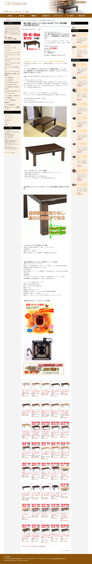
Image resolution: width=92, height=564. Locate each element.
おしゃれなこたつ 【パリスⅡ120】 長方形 (65, 494)
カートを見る (70, 16)
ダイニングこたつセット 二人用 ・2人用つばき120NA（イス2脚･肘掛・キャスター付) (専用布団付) (82, 160)
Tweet (39, 29)
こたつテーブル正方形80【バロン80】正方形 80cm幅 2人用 (55, 494)
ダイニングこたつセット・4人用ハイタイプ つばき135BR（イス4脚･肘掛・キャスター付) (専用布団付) (82, 107)
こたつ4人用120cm (41, 546)
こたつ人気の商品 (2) (10, 104)
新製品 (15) (7, 102)
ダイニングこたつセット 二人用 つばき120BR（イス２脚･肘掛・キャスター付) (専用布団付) (82, 120)
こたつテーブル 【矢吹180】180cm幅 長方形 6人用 (55, 432)
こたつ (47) (7, 45)
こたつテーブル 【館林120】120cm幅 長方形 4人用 (65, 391)
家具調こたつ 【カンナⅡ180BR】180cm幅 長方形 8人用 (45, 473)
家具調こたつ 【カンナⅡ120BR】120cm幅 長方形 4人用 (26, 473)
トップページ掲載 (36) (10, 100)
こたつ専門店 (10, 16)
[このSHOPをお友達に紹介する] (11, 148)
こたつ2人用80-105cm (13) (11, 82)
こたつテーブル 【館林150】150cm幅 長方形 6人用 (26, 412)
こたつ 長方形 (33, 546)
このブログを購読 (10, 152)
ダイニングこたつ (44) (10, 47)
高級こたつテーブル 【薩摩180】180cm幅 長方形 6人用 (56, 412)
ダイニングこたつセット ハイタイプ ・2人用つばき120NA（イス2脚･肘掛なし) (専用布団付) (82, 146)
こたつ (13, 20)
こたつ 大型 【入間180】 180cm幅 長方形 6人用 (35, 453)
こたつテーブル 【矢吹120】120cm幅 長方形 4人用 (26, 453)
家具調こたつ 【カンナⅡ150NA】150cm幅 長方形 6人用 (55, 453)
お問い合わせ (82, 16)
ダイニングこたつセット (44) (12, 71)
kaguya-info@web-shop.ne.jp (58, 558)
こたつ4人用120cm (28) (10, 84)
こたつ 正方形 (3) (9, 80)
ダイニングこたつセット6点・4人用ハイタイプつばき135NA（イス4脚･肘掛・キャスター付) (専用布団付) (82, 188)
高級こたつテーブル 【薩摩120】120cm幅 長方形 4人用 (36, 412)
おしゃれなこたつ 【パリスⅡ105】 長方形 (26, 514)
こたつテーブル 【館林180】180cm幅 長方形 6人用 (55, 391)
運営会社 (34, 16)
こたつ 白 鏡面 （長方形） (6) (12, 95)
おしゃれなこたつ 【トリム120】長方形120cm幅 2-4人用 (45, 391)
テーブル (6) (8, 50)
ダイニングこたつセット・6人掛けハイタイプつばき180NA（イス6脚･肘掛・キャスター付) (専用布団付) (82, 50)
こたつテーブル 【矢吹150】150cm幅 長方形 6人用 (65, 432)
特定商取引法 (46, 16)
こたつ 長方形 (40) (9, 77)
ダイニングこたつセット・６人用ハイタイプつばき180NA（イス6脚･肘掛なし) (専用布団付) (82, 37)
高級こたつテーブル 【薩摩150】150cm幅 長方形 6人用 (46, 412)
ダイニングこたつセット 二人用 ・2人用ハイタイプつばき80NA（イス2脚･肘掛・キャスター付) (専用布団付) (82, 174)
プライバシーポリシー (58, 16)
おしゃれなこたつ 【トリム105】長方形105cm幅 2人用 (35, 391)
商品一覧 (22, 16)
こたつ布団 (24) (8, 98)
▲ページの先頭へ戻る (65, 550)
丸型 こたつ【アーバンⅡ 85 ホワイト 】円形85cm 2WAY (26, 391)
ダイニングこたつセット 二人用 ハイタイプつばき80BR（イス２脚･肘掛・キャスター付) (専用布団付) (82, 93)
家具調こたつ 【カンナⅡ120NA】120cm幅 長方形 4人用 (65, 453)
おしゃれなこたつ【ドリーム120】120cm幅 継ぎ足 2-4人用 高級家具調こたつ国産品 (46, 536)
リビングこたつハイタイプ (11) (12, 52)
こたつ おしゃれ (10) (10, 93)
